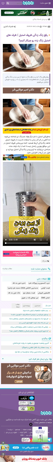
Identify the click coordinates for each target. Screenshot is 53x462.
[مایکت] (27, 398)
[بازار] (27, 408)
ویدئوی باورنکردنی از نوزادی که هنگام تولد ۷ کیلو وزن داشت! (29, 315)
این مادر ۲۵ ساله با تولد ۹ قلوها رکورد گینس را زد (33, 323)
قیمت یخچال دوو (29, 293)
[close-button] (30, 424)
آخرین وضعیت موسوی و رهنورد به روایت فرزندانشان (31, 343)
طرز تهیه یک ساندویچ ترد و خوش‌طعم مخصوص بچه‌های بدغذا (28, 319)
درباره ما (10, 429)
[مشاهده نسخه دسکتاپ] (3, 3)
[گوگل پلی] (27, 403)
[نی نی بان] (28, 3)
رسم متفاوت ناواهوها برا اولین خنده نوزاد (35, 310)
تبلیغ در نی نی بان (11, 432)
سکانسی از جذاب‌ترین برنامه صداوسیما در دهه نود (32, 352)
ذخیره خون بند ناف (18, 283)
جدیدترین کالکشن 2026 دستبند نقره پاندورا (23, 288)
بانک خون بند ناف (14, 293)
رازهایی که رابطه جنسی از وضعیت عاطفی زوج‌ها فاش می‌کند (29, 327)
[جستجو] (8, 3)
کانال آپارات (23, 432)
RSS (22, 435)
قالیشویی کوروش (44, 293)
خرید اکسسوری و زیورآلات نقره (39, 283)
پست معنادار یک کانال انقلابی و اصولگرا (35, 347)
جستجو (17, 429)
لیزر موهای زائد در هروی (30, 297)
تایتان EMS (45, 297)
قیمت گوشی (45, 288)
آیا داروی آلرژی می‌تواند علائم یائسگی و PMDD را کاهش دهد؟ (28, 331)
